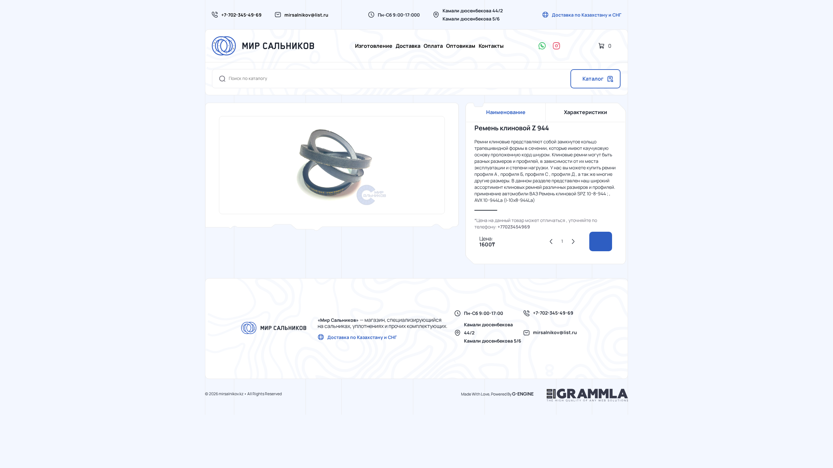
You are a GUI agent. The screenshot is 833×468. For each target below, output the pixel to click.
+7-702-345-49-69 (241, 15)
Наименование (506, 112)
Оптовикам (460, 46)
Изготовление (373, 46)
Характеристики (585, 112)
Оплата (433, 46)
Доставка (408, 46)
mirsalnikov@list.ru (306, 15)
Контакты (491, 46)
